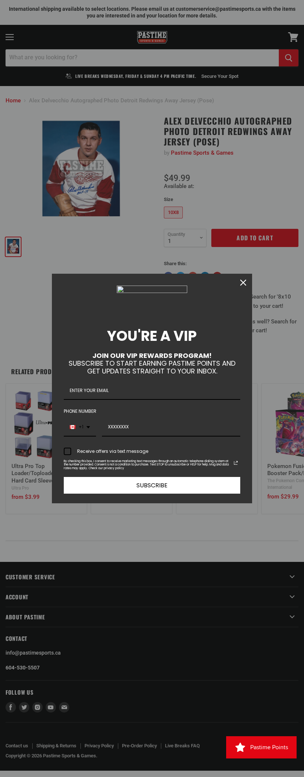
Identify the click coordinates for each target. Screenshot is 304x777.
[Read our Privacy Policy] (235, 462)
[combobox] (80, 427)
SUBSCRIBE (152, 485)
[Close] (243, 283)
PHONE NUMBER (80, 411)
